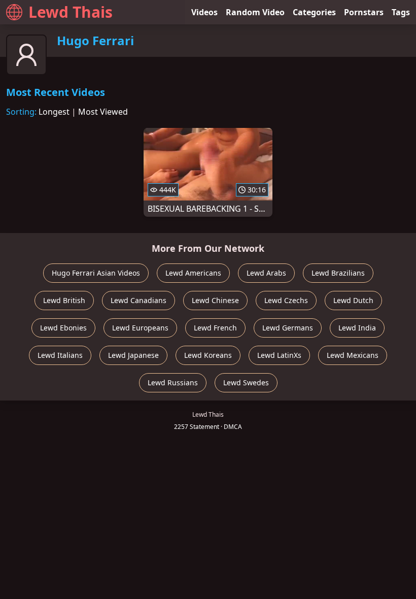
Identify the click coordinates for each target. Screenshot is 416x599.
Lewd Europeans (140, 327)
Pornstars (364, 12)
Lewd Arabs (266, 273)
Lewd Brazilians (338, 273)
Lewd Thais (70, 12)
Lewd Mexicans (352, 355)
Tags (401, 12)
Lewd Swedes (246, 382)
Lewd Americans (193, 273)
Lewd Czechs (286, 300)
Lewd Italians (60, 355)
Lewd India (357, 327)
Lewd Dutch (353, 300)
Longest (54, 111)
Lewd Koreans (208, 355)
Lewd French (215, 327)
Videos (204, 12)
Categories (314, 12)
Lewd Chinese (215, 300)
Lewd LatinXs (279, 355)
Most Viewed (103, 111)
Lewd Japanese (133, 355)
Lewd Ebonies (63, 327)
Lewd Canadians (138, 300)
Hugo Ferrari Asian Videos (96, 273)
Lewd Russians (173, 382)
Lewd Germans (287, 327)
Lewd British (64, 300)
